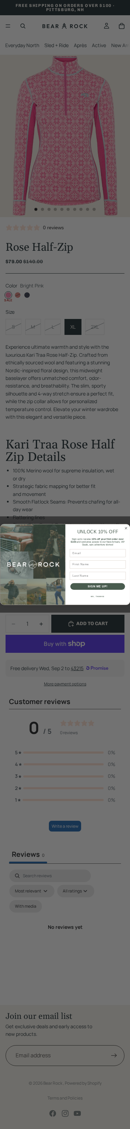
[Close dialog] (125, 528)
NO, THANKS (97, 596)
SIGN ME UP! (97, 586)
